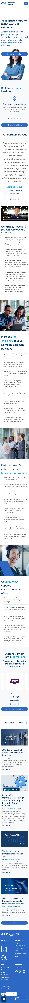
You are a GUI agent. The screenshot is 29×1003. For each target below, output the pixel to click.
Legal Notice (5, 967)
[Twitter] (20, 971)
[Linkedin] (24, 971)
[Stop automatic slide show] (3, 76)
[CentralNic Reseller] (10, 3)
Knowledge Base (20, 953)
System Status (19, 948)
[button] (26, 3)
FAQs (16, 943)
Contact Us (18, 967)
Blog (16, 956)
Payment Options (20, 945)
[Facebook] (16, 971)
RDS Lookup (18, 951)
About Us (4, 943)
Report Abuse (5, 970)
